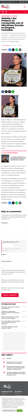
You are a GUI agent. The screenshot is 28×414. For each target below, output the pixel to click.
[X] (23, 2)
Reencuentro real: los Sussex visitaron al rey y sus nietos (15, 362)
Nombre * (3, 254)
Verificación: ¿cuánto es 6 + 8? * (11, 242)
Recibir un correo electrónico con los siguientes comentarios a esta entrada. (12, 281)
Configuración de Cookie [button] (9, 410)
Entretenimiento (6, 16)
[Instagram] (26, 2)
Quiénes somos (4, 393)
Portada (9, 358)
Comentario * (4, 222)
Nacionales (17, 393)
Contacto (3, 395)
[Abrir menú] (25, 7)
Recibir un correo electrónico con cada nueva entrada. (12, 289)
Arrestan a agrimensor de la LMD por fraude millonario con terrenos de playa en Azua (16, 373)
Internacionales (18, 395)
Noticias (14, 16)
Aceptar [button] (20, 410)
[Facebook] (21, 2)
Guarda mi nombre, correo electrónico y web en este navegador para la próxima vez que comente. (13, 272)
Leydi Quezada (6, 45)
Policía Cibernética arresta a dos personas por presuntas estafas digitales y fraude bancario (16, 368)
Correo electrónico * (6, 261)
